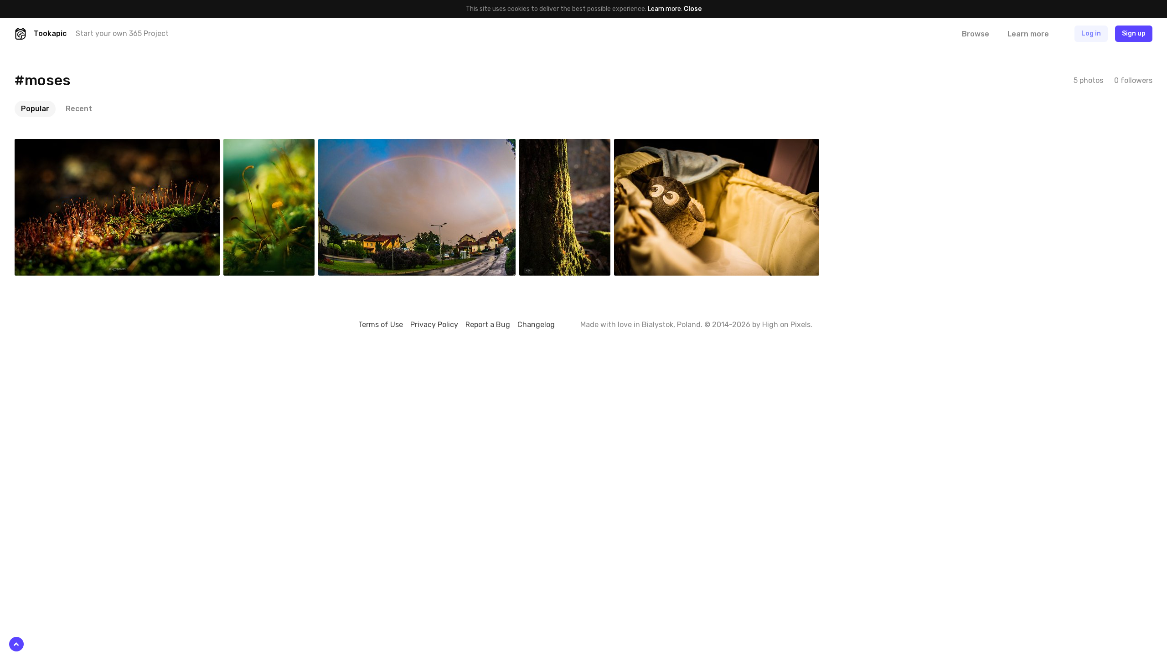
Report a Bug (487, 324)
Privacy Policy (434, 324)
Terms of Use (380, 324)
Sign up (1134, 33)
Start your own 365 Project (122, 33)
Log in (1091, 33)
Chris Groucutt (657, 146)
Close (693, 9)
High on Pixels (786, 324)
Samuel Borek (359, 146)
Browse (975, 34)
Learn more (664, 9)
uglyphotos (52, 146)
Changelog (536, 324)
